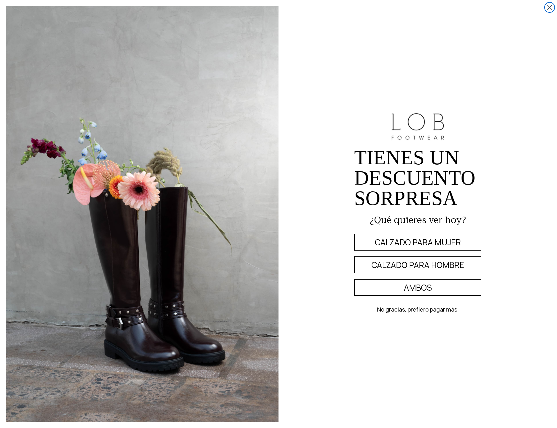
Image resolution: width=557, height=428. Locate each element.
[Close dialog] (550, 7)
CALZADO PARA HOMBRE (417, 264)
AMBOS (418, 287)
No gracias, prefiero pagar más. (418, 309)
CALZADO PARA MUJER (418, 242)
